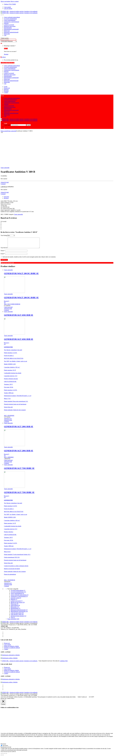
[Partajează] (3, 753)
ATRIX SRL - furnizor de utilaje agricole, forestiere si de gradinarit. (19, 661)
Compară (3, 184)
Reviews (6, 198)
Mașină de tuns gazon (9, 26)
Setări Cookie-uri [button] (82, 697)
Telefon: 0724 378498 (10, 4)
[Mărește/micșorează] (6, 753)
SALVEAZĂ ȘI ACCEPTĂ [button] (8, 751)
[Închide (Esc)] (1, 753)
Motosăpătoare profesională (11, 29)
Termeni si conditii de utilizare (12, 647)
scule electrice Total (17, 614)
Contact (6, 92)
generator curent (16, 598)
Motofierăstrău (8, 27)
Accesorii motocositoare (18, 590)
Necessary (5, 745)
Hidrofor (6, 23)
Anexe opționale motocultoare (12, 17)
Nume (3, 250)
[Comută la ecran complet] (4, 753)
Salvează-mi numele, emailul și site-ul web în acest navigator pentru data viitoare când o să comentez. (29, 257)
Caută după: (7, 125)
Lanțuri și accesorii (9, 24)
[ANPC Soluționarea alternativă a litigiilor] (10, 655)
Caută (5, 123)
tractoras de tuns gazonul (18, 616)
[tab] (58, 196)
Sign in (6, 48)
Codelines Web (64, 661)
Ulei (5, 35)
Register (6, 54)
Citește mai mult (8, 307)
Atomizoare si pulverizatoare (11, 21)
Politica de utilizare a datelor (11, 646)
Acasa (5, 86)
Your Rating (4, 235)
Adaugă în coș (8, 418)
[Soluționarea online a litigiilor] (9, 658)
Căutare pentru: (5, 38)
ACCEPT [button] (91, 697)
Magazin (6, 89)
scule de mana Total (17, 613)
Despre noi (7, 88)
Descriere (6, 196)
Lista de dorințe (8, 8)
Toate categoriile (12, 131)
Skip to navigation (5, 1)
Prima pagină (4, 131)
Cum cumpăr (7, 7)
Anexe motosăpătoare (9, 20)
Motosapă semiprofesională (11, 32)
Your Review (4, 247)
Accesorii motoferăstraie (10, 18)
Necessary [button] (3, 744)
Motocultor (7, 33)
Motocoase (7, 30)
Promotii (6, 91)
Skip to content (15, 1)
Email (3, 253)
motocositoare (15, 605)
